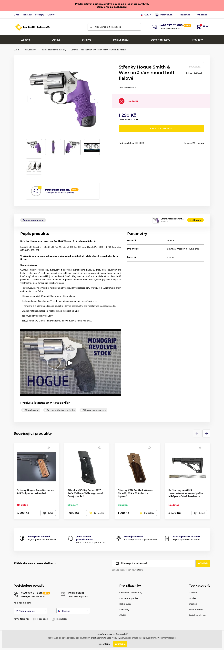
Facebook (42, 618)
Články (51, 14)
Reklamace (125, 604)
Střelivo (193, 604)
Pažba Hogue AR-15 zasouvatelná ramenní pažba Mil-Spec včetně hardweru (186, 493)
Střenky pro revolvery (94, 410)
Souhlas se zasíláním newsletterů (127, 570)
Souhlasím (120, 644)
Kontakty (27, 14)
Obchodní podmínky (130, 592)
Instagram (62, 618)
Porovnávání (166, 14)
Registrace (185, 14)
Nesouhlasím (104, 644)
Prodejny (39, 14)
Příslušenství (30, 49)
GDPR (122, 615)
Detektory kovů (197, 615)
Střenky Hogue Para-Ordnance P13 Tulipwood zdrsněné (35, 492)
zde (174, 638)
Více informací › (127, 87)
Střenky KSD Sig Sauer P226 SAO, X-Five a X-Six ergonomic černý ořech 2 (86, 493)
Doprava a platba (128, 598)
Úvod (16, 49)
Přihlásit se (201, 14)
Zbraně (193, 592)
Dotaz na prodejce (161, 128)
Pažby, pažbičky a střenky (53, 49)
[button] (94, 99)
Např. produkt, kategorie (108, 26)
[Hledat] (91, 27)
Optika (192, 598)
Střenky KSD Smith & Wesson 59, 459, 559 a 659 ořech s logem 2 (135, 493)
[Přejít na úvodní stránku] (32, 26)
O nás (16, 14)
